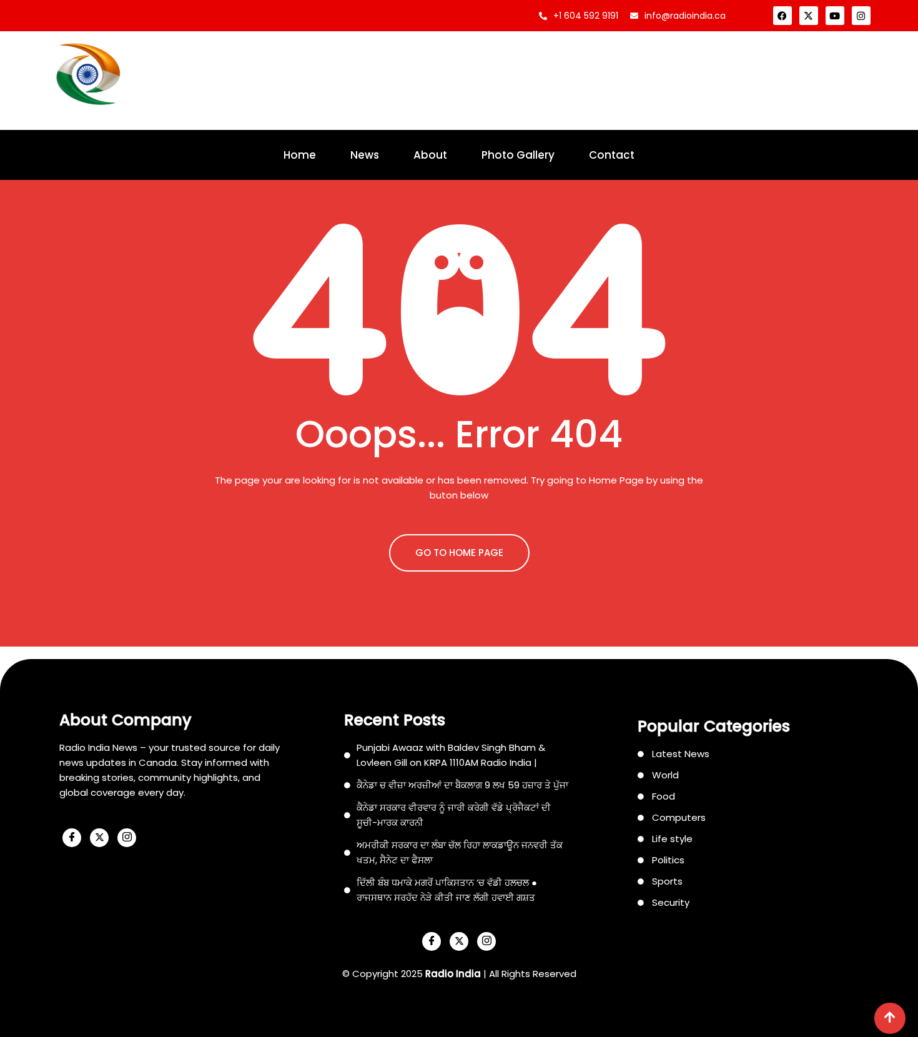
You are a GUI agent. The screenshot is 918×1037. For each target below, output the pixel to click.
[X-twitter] (808, 15)
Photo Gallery (518, 154)
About (430, 154)
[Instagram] (861, 15)
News (364, 154)
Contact (611, 154)
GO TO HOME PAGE (459, 552)
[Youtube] (835, 15)
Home (300, 154)
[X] (99, 837)
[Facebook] (782, 15)
